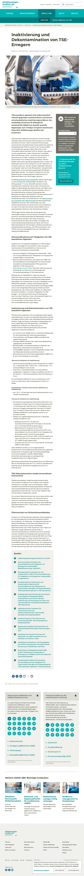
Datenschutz (56, 4)
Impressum (49, 4)
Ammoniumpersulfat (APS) (59, 756)
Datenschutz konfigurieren (71, 860)
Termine (26, 850)
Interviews (8, 847)
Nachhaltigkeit (9, 844)
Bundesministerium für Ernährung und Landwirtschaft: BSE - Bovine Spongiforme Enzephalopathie (32, 621)
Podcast (26, 844)
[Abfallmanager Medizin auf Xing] (9, 870)
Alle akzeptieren (73, 870)
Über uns (7, 860)
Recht (61, 13)
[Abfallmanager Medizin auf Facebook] (6, 870)
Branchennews (27, 13)
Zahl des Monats (29, 842)
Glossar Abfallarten (49, 844)
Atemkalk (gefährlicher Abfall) (22, 755)
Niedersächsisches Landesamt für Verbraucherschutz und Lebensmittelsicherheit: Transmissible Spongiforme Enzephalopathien (31, 612)
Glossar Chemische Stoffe (51, 847)
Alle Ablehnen (59, 870)
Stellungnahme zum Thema (22, 268)
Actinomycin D (53, 752)
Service (74, 13)
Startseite (20, 25)
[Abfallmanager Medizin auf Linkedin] (12, 870)
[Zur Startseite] (10, 4)
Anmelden (74, 133)
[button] (13, 676)
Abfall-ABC (47, 13)
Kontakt (42, 4)
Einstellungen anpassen (41, 870)
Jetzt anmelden (65, 181)
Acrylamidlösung (54, 747)
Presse (64, 852)
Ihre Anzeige (14, 860)
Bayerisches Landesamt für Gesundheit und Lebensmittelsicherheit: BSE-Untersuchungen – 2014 (34, 629)
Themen (9, 13)
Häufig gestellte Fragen (69, 844)
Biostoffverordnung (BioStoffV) (28, 180)
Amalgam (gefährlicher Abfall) (22, 746)
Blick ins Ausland (10, 850)
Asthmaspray (15, 750)
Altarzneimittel (16, 741)
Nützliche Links (67, 850)
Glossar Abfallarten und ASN (62, 20)
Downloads (65, 842)
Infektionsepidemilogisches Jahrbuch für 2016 (34, 558)
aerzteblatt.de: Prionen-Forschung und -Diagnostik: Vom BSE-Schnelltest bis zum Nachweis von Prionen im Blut (32, 636)
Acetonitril (52, 742)
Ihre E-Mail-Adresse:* (64, 130)
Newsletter (65, 847)
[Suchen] (63, 4)
